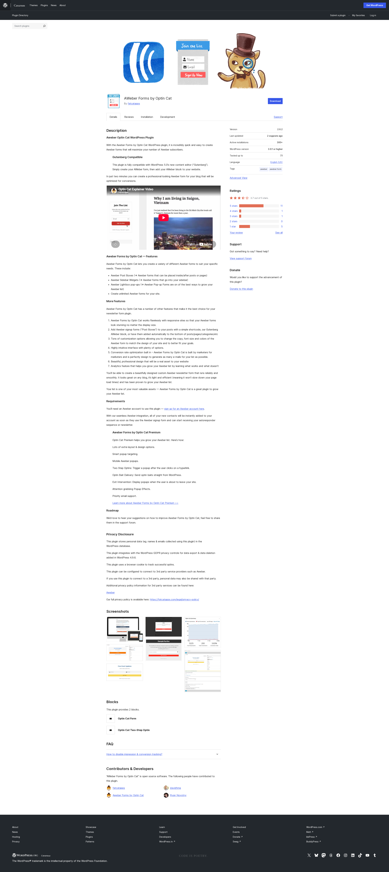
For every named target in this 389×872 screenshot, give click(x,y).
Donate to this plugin (241, 288)
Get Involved (239, 827)
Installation (147, 116)
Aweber (110, 592)
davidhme (175, 787)
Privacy (16, 841)
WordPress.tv (167, 841)
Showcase (91, 827)
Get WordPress (374, 5)
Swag (237, 841)
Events (236, 832)
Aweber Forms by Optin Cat (128, 795)
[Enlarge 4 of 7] (177, 620)
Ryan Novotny (178, 795)
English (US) (276, 162)
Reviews (129, 116)
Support (278, 116)
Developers (165, 837)
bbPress (311, 837)
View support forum (241, 258)
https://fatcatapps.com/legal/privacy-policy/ (174, 599)
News (15, 832)
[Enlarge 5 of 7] (177, 643)
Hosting (16, 837)
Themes (90, 832)
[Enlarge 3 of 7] (138, 667)
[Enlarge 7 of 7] (216, 654)
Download (275, 101)
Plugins (89, 837)
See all (279, 232)
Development (167, 116)
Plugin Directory (20, 15)
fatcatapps (134, 103)
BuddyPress (313, 841)
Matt (309, 832)
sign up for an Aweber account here (184, 408)
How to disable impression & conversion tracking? (134, 754)
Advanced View (238, 177)
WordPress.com (315, 827)
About (15, 827)
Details (113, 116)
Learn (162, 827)
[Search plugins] (44, 26)
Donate (238, 837)
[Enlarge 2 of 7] (138, 648)
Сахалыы (45, 855)
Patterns (90, 841)
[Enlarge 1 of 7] (138, 620)
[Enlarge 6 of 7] (216, 620)
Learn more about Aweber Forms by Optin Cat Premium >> (145, 502)
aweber (263, 169)
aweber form (275, 169)
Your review (236, 232)
